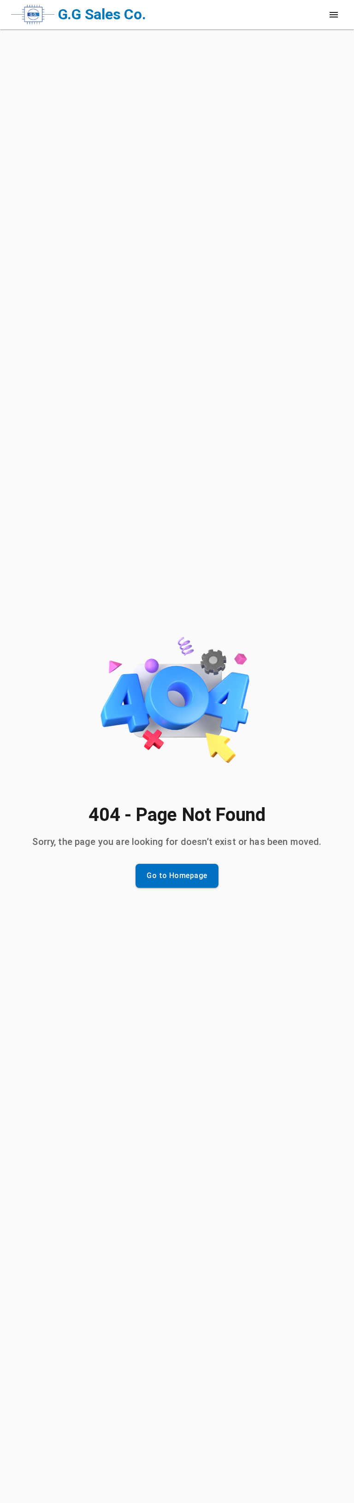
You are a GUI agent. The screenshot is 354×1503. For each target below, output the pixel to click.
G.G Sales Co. (102, 14)
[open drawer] (333, 15)
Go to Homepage (177, 875)
